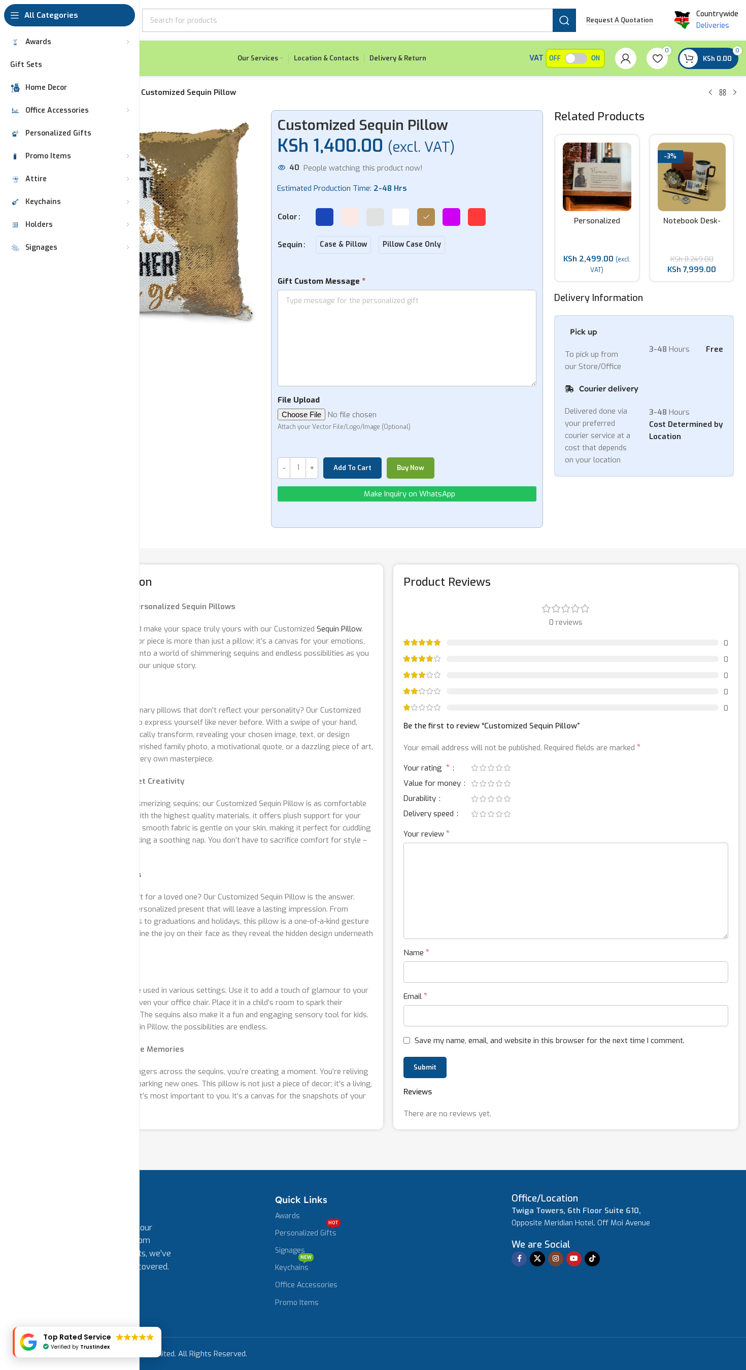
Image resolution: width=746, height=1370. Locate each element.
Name (416, 952)
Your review (426, 833)
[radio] (324, 217)
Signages (290, 1250)
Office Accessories (306, 1285)
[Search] (564, 20)
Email (415, 996)
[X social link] (537, 1258)
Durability (420, 799)
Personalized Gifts (306, 1231)
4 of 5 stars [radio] (499, 768)
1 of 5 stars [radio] (474, 768)
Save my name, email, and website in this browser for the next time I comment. (550, 1040)
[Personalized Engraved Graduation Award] (597, 177)
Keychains (293, 1266)
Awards (287, 1216)
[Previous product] (710, 93)
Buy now (410, 467)
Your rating (426, 768)
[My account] (625, 58)
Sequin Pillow (339, 629)
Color (287, 217)
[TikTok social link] (592, 1258)
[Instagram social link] (555, 1258)
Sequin (290, 245)
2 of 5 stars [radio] (483, 768)
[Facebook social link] (519, 1258)
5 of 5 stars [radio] (507, 768)
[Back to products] (723, 93)
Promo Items (297, 1303)
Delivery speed (429, 814)
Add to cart (352, 467)
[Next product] (735, 93)
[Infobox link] (545, 1199)
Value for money (433, 784)
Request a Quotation (619, 20)
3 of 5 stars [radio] (491, 768)
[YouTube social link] (574, 1258)
